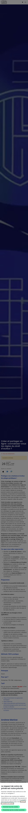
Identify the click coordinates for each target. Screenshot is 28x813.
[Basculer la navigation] (25, 2)
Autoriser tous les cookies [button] (10, 807)
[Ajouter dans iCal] (3, 471)
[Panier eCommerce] (22, 2)
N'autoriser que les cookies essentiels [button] (14, 810)
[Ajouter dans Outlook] (7, 471)
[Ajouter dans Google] (11, 471)
